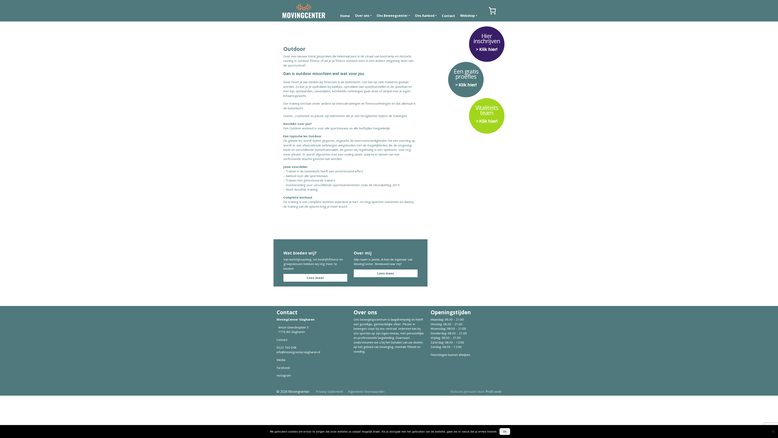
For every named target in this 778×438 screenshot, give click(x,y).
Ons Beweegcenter (392, 15)
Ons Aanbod (424, 15)
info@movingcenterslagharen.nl (298, 352)
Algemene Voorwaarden (366, 391)
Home (345, 16)
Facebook (283, 368)
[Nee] (773, 431)
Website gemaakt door (475, 391)
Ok (505, 431)
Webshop (467, 15)
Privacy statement (329, 391)
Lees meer (315, 278)
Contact (448, 16)
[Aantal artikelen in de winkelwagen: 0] (492, 11)
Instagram (284, 375)
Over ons (362, 15)
